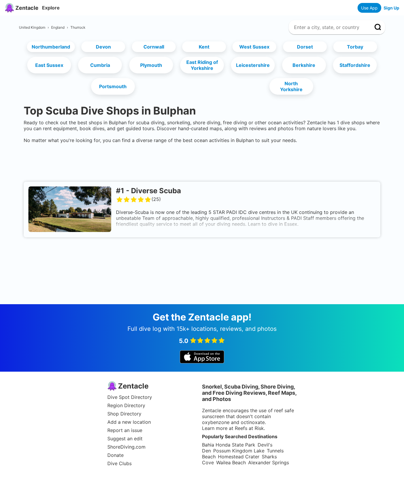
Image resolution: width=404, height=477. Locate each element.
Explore (51, 8)
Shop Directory (124, 414)
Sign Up (391, 7)
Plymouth (151, 65)
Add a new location (129, 422)
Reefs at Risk (249, 428)
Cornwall (153, 47)
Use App (369, 7)
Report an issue (124, 430)
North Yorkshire (291, 86)
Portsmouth (113, 86)
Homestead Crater (238, 457)
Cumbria (100, 65)
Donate (115, 455)
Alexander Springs (268, 462)
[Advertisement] (202, 161)
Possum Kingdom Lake (238, 451)
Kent (204, 47)
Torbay (355, 47)
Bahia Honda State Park (228, 445)
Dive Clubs (119, 463)
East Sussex (49, 65)
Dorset (305, 47)
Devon (103, 47)
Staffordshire (355, 65)
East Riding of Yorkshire (202, 65)
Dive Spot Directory (129, 397)
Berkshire (304, 65)
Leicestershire (253, 65)
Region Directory (126, 405)
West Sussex (254, 47)
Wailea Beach (231, 462)
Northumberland (51, 47)
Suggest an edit (125, 438)
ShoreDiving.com (126, 447)
